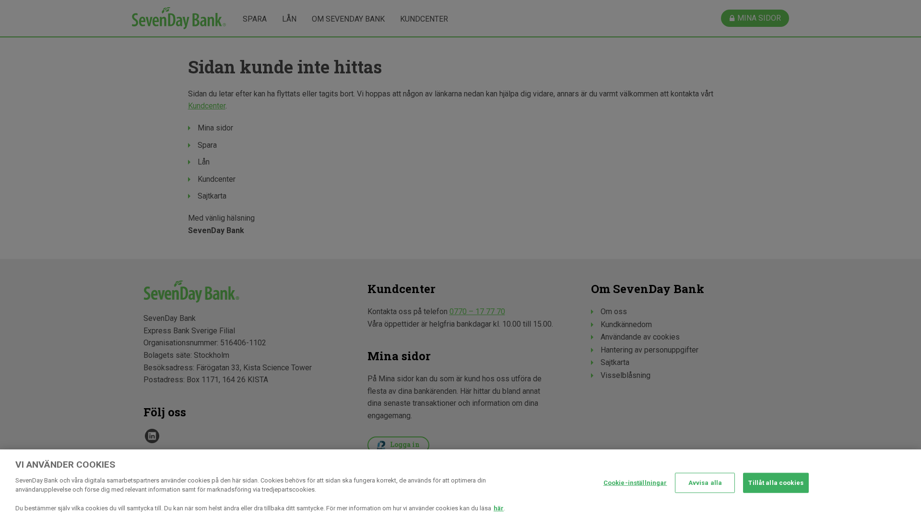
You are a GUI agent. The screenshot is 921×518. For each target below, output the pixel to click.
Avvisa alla (705, 482)
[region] (460, 483)
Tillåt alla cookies (775, 482)
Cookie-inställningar (635, 482)
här (499, 508)
